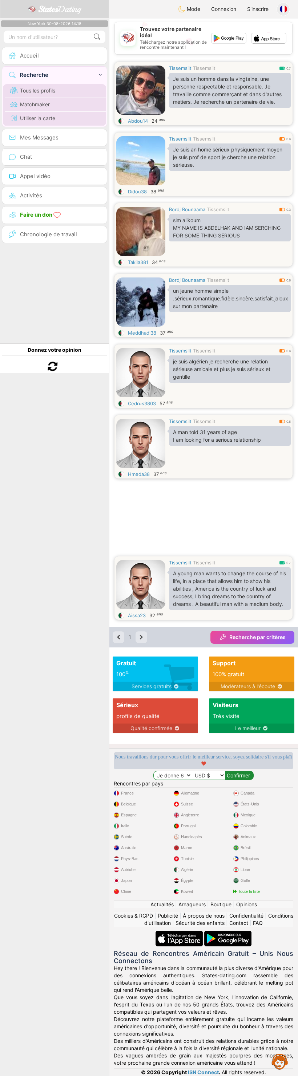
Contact (238, 923)
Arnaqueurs (192, 904)
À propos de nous (204, 916)
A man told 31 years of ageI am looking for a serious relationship (217, 436)
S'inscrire (258, 9)
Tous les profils (37, 90)
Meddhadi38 (142, 333)
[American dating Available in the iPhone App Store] (180, 934)
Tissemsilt (180, 68)
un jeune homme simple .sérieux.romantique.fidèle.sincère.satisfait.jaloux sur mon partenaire (230, 298)
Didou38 (137, 191)
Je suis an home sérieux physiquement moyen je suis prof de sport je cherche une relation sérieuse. (227, 157)
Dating (59, 9)
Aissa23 (137, 615)
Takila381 (138, 262)
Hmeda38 (139, 474)
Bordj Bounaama (187, 209)
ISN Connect (203, 1072)
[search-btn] (97, 37)
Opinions (246, 904)
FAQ (258, 923)
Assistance (279, 1061)
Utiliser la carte (37, 118)
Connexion (223, 9)
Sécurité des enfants (200, 923)
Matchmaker (35, 104)
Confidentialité (246, 916)
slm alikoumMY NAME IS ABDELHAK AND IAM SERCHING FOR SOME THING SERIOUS (227, 228)
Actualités (162, 904)
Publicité (168, 916)
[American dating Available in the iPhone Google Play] (227, 934)
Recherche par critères (257, 637)
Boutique (220, 904)
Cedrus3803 (142, 403)
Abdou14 (138, 121)
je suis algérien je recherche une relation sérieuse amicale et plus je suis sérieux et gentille (221, 369)
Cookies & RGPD (133, 916)
